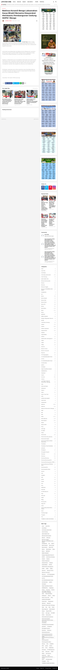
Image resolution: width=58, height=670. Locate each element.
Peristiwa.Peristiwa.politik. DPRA (48, 462)
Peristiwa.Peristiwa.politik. (48, 460)
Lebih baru (4, 119)
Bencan (48, 282)
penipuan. (48, 448)
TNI (48, 516)
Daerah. (48, 326)
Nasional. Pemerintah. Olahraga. (48, 408)
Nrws (48, 426)
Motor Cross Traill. (48, 394)
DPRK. (48, 344)
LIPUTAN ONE (6, 2)
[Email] (23, 83)
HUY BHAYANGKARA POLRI (48, 360)
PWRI (48, 497)
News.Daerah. (48, 420)
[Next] (56, 4)
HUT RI (48, 358)
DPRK (48, 342)
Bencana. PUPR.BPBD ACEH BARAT (48, 289)
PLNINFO (48, 475)
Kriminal (48, 377)
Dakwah (48, 332)
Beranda (4, 8)
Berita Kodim (48, 302)
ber (48, 294)
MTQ (48, 396)
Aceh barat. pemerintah (48, 274)
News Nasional (48, 418)
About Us (42, 668)
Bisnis (48, 312)
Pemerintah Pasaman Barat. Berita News (48, 441)
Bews (48, 310)
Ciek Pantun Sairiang (48, 322)
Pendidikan (48, 443)
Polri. (48, 485)
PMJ (48, 477)
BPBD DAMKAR (48, 316)
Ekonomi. (48, 352)
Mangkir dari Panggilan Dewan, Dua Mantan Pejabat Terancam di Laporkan (51, 222)
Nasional (19, 1)
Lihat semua (35, 88)
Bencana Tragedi (48, 286)
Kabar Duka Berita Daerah (48, 368)
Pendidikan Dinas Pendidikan (48, 445)
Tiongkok (48, 514)
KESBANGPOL (48, 370)
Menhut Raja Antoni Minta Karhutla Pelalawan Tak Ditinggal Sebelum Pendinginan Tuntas (32, 101)
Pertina (48, 471)
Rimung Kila (48, 501)
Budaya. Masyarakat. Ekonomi (48, 318)
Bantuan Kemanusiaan (48, 280)
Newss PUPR (48, 424)
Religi (48, 499)
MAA (48, 384)
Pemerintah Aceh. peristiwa (48, 436)
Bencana (48, 284)
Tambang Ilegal (48, 512)
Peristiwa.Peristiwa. (48, 458)
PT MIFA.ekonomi (48, 491)
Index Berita (30, 1)
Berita (48, 296)
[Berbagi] (37, 21)
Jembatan (48, 366)
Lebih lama (36, 119)
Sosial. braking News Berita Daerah (48, 508)
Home (14, 1)
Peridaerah (48, 450)
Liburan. (48, 379)
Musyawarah (48, 402)
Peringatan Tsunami (48, 452)
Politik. (48, 481)
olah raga (48, 428)
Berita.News (48, 308)
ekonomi (48, 346)
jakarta (48, 364)
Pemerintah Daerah (48, 438)
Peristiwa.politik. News (48, 469)
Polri (48, 483)
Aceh (48, 268)
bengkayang (48, 292)
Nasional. (48, 406)
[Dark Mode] (54, 2)
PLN (48, 473)
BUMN (48, 320)
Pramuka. (48, 489)
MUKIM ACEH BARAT (48, 398)
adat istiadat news (48, 278)
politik (48, 479)
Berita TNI (48, 304)
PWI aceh (48, 495)
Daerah (24, 1)
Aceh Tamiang (48, 276)
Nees (48, 410)
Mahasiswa (48, 388)
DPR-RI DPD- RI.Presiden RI (48, 338)
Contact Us (54, 668)
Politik (36, 1)
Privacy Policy (48, 668)
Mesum (48, 390)
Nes (48, 412)
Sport (48, 510)
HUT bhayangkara (48, 354)
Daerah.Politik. (48, 330)
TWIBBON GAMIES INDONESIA (48, 518)
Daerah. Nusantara (48, 328)
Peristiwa (42, 1)
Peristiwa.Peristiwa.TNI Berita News (48, 465)
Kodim (48, 375)
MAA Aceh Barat (48, 386)
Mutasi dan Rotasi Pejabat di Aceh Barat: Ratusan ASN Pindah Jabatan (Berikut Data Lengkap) (44, 223)
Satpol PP (48, 503)
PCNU (48, 432)
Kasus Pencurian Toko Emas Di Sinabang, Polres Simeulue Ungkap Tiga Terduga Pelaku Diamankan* (44, 205)
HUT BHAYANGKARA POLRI (48, 356)
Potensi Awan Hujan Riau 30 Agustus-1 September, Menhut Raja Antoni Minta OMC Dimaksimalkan (19, 101)
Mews (48, 392)
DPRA (48, 340)
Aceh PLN (48, 270)
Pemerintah (48, 434)
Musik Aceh (48, 400)
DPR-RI (48, 336)
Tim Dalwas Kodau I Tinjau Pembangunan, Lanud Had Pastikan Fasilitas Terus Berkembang (7, 101)
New (48, 414)
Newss (48, 422)
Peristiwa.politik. (48, 467)
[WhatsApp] (21, 83)
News (48, 416)
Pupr (48, 493)
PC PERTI (48, 430)
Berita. (48, 306)
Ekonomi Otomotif (48, 350)
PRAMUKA (48, 487)
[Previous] (54, 4)
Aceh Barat (48, 272)
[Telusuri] (56, 2)
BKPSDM (48, 314)
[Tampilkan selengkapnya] (25, 83)
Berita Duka (48, 300)
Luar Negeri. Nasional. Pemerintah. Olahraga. (48, 382)
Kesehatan (48, 373)
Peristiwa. (48, 456)
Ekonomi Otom (48, 348)
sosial (48, 505)
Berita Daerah (48, 298)
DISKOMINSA (48, 334)
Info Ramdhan (48, 362)
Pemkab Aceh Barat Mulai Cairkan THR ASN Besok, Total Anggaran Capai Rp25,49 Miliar (24, 4)
